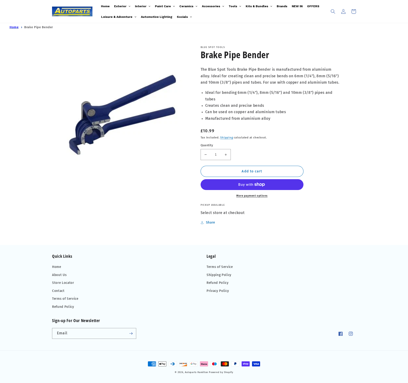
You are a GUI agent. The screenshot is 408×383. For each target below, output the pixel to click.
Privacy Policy (218, 291)
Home (14, 27)
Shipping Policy (219, 275)
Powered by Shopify (221, 372)
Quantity (207, 145)
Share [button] (210, 222)
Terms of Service (65, 299)
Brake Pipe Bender (38, 27)
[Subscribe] (131, 333)
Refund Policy (63, 307)
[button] (333, 11)
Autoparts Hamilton (196, 372)
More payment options (252, 195)
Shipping (226, 137)
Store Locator (63, 283)
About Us (59, 275)
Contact (58, 291)
